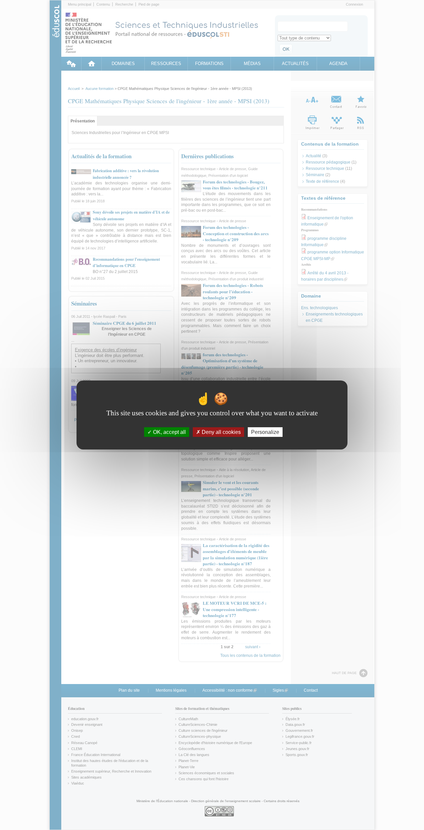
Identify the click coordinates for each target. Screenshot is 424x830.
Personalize (265, 432)
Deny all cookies (220, 432)
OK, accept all (169, 432)
